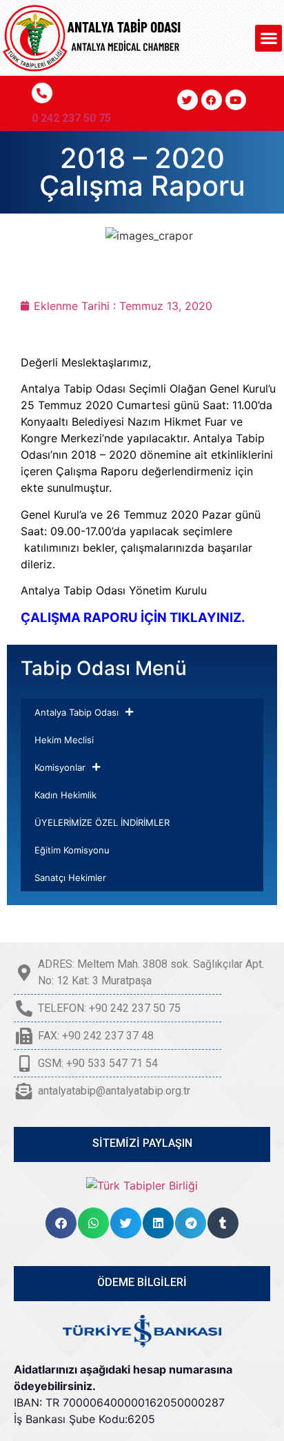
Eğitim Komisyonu (72, 850)
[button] (268, 38)
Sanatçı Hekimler (70, 877)
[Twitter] (187, 100)
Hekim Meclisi (64, 739)
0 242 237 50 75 (71, 118)
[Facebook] (211, 100)
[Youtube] (235, 100)
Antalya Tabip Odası (76, 712)
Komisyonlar (59, 767)
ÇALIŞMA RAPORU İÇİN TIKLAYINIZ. (133, 617)
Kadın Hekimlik (65, 794)
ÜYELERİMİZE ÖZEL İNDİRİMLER (102, 822)
